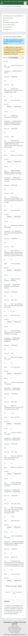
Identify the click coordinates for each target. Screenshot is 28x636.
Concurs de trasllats (8, 25)
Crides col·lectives (8, 18)
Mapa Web (7, 634)
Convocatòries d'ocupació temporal (13, 16)
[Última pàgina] (15, 596)
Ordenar (5, 57)
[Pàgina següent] (12, 596)
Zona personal (7, 27)
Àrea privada (6, 29)
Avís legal (23, 634)
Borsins (5, 20)
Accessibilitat (15, 634)
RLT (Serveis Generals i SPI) (10, 22)
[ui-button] (25, 3)
